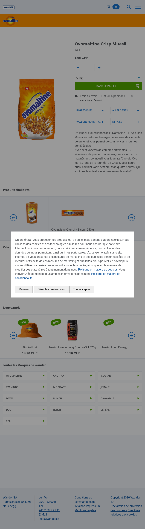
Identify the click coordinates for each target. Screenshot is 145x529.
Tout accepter (81, 289)
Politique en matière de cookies (98, 269)
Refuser (24, 289)
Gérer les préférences (51, 289)
